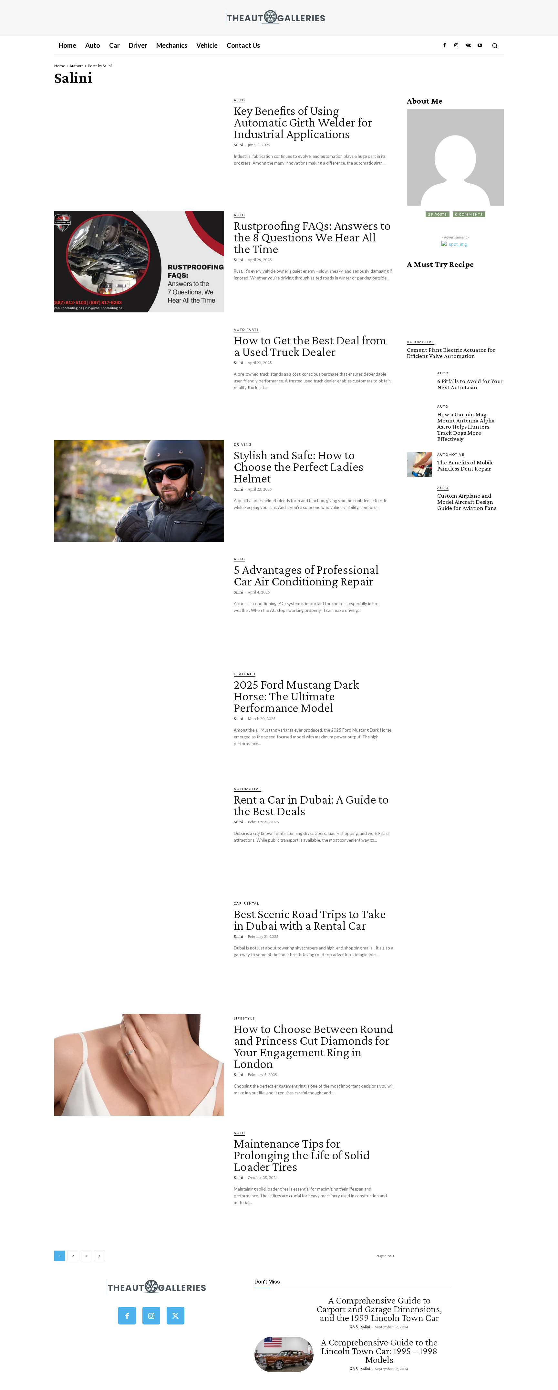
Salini (238, 144)
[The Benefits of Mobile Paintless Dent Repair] (419, 464)
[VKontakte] (468, 45)
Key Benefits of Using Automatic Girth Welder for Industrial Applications (303, 122)
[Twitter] (175, 1315)
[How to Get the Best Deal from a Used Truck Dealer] (139, 376)
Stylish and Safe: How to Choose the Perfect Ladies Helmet (299, 466)
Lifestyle (244, 1018)
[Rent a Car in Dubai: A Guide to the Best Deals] (139, 836)
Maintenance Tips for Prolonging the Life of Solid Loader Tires (302, 1155)
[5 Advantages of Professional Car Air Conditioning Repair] (139, 606)
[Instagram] (456, 45)
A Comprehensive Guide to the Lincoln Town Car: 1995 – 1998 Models (379, 1351)
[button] (495, 45)
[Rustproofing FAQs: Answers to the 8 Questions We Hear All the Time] (139, 262)
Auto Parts (246, 329)
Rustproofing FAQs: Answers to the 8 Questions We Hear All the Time (312, 237)
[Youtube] (480, 45)
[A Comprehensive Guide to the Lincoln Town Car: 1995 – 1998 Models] (284, 1354)
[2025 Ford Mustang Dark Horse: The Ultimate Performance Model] (139, 721)
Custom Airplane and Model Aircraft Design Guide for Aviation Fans (466, 501)
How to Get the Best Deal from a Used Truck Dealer (310, 346)
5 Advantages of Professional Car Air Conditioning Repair (306, 575)
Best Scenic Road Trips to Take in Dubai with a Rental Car (310, 920)
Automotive (247, 789)
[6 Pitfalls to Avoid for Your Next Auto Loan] (419, 383)
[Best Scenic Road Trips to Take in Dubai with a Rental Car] (139, 950)
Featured (244, 674)
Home (59, 65)
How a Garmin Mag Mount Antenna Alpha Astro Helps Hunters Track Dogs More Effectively (466, 426)
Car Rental (246, 903)
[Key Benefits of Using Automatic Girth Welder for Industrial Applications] (139, 147)
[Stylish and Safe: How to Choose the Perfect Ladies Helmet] (139, 491)
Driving (243, 444)
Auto (239, 100)
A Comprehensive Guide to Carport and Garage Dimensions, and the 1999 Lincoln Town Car (379, 1309)
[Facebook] (444, 45)
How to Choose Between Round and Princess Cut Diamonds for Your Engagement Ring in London (313, 1046)
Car (354, 1326)
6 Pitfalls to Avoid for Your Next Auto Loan (470, 384)
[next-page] (99, 1256)
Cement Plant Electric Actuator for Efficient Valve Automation (451, 352)
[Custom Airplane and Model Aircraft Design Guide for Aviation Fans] (419, 497)
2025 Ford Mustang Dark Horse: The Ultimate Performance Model (296, 696)
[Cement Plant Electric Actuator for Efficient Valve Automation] (455, 304)
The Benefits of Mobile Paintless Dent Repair (465, 465)
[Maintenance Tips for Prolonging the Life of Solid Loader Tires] (139, 1180)
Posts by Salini (100, 65)
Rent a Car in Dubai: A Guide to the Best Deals (311, 805)
